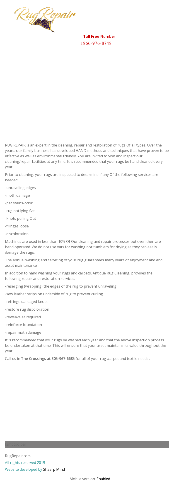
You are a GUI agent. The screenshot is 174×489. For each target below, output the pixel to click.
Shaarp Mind (54, 469)
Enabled (103, 478)
